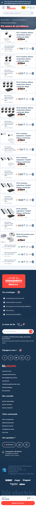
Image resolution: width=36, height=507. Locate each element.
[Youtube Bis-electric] (16, 357)
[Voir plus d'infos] (33, 498)
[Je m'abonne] (31, 331)
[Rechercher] (32, 13)
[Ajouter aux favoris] (3, 49)
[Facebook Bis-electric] (4, 357)
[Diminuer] (27, 48)
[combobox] (18, 13)
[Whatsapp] (26, 444)
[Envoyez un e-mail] (19, 444)
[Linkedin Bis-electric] (21, 357)
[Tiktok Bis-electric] (27, 357)
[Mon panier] (33, 7)
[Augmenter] (33, 48)
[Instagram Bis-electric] (10, 357)
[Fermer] (2, 2)
